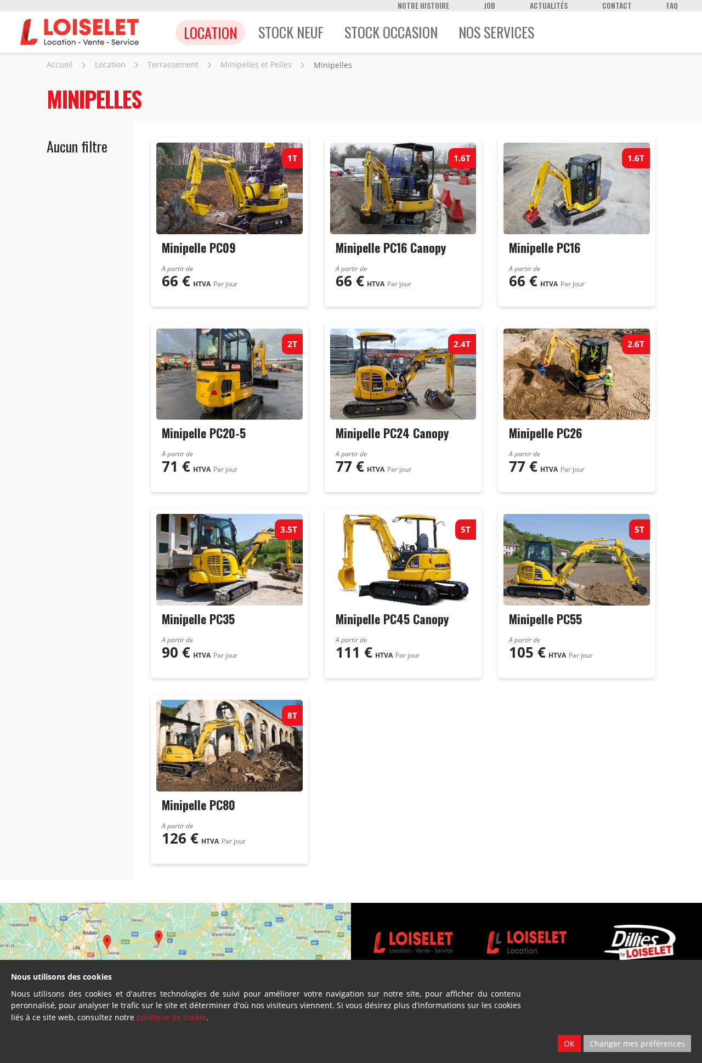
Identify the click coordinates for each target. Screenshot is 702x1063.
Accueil (60, 64)
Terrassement (173, 64)
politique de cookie (171, 1017)
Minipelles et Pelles (256, 64)
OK (569, 1043)
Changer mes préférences (637, 1043)
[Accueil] (79, 32)
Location (110, 64)
